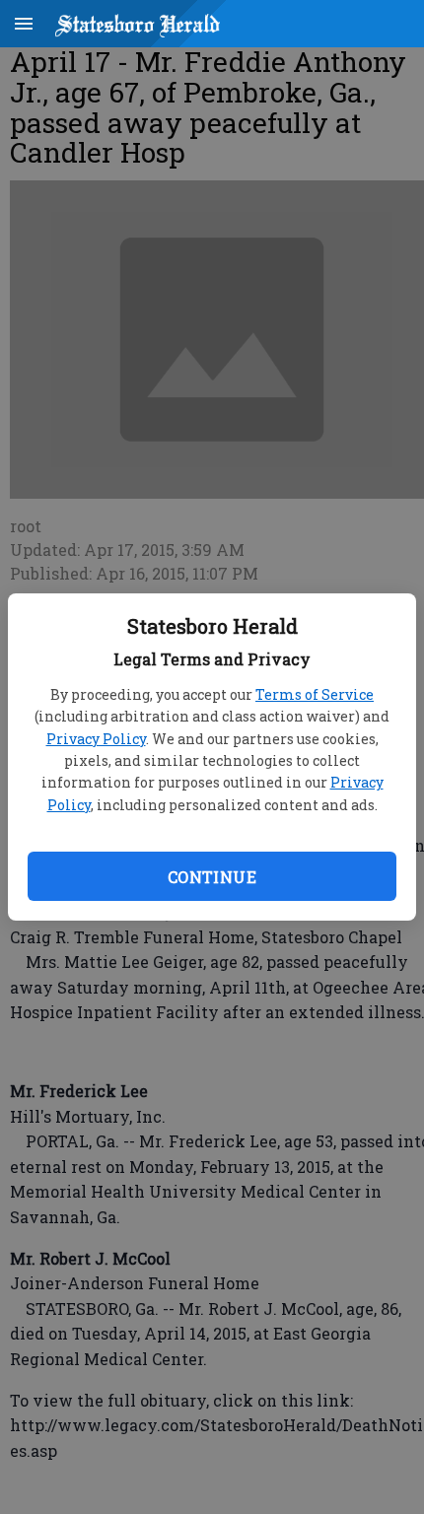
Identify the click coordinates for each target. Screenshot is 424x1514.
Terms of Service (314, 694)
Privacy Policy (96, 738)
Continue (212, 876)
